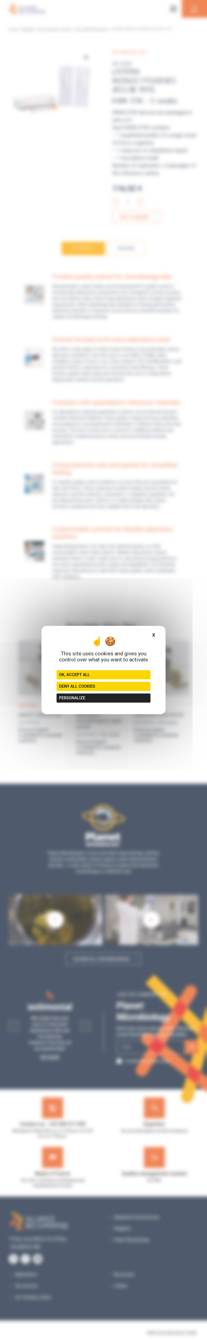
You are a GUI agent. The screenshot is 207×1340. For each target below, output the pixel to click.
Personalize (72, 698)
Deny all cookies (77, 686)
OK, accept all (74, 674)
